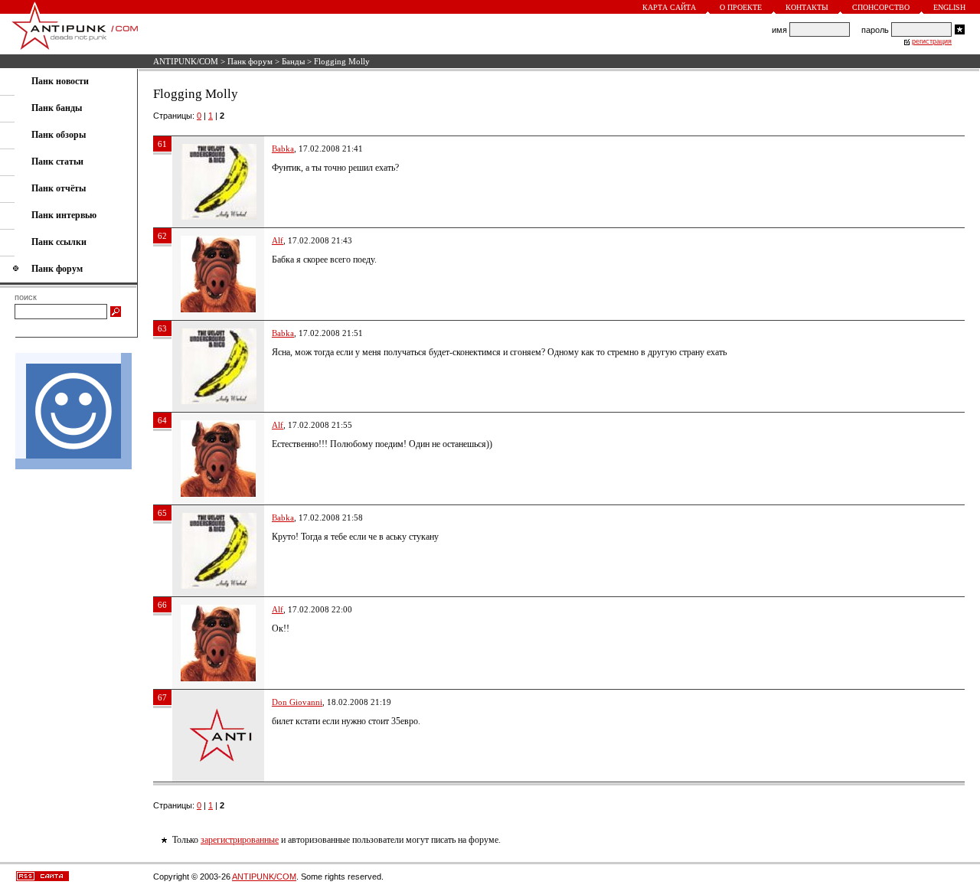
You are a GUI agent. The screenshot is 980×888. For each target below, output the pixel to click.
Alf (277, 240)
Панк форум (250, 61)
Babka (283, 148)
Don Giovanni (297, 702)
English (949, 7)
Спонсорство (881, 7)
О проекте (741, 7)
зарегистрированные (240, 839)
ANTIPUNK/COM (185, 61)
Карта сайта (669, 7)
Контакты (807, 7)
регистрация (932, 41)
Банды (293, 61)
